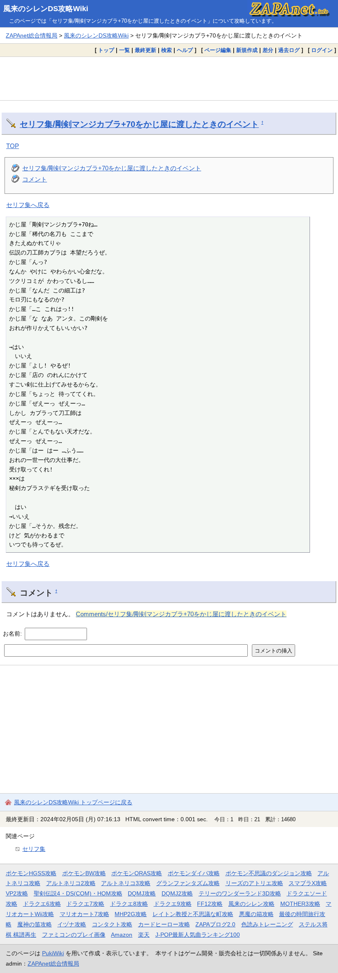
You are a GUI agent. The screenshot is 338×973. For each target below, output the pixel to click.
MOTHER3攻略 (300, 903)
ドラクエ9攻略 (173, 903)
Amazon (121, 934)
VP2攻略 (17, 893)
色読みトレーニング (267, 924)
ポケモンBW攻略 (84, 873)
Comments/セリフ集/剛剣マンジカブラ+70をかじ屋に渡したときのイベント (181, 613)
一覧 (124, 50)
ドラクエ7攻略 (85, 903)
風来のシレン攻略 (251, 903)
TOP (12, 145)
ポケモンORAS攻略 (136, 873)
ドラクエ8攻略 (129, 903)
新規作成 (247, 50)
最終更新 (145, 50)
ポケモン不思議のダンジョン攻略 (268, 873)
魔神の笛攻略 (34, 924)
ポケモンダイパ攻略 (194, 873)
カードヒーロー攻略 (164, 924)
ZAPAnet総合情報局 (31, 35)
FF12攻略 (210, 903)
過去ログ (289, 50)
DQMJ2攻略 (177, 893)
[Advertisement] (169, 78)
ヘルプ (185, 50)
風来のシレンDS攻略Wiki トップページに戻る (73, 802)
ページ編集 (217, 50)
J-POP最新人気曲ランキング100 (197, 934)
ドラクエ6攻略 (42, 903)
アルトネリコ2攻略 (71, 883)
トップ (106, 50)
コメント (34, 179)
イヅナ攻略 (71, 924)
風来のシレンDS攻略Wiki (45, 9)
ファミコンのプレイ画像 (74, 934)
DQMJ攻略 (142, 893)
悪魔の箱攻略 (256, 914)
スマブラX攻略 (308, 883)
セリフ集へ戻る (27, 204)
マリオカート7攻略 (84, 914)
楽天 (144, 934)
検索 (166, 50)
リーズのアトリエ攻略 (254, 883)
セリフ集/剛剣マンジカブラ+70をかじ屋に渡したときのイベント (139, 124)
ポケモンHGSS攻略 (31, 873)
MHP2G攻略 (131, 914)
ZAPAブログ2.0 (215, 924)
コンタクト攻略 (112, 924)
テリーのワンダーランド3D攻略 (240, 893)
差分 (268, 50)
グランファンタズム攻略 (188, 883)
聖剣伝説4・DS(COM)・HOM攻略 (78, 893)
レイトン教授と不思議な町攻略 (193, 914)
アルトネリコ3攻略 (125, 883)
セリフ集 (33, 849)
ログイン (322, 50)
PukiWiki (53, 953)
